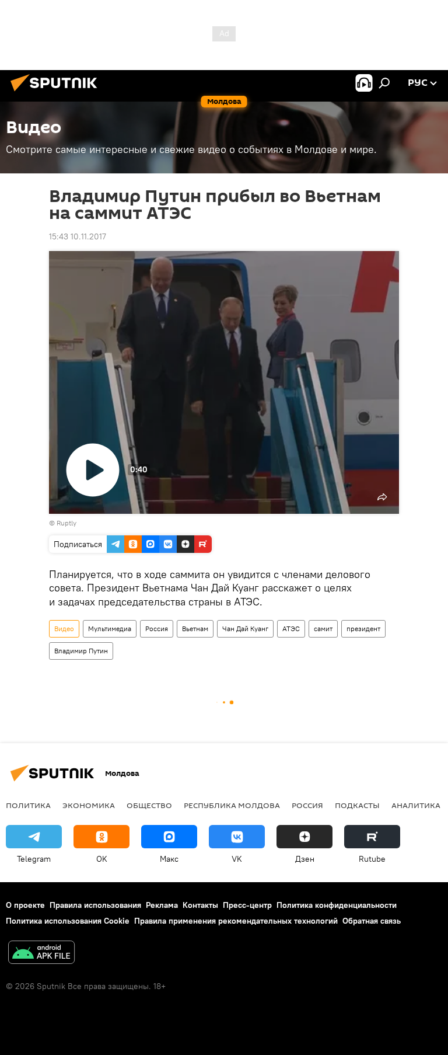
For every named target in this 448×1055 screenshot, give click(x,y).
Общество (149, 805)
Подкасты (357, 805)
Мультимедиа (109, 628)
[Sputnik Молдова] (57, 93)
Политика (28, 805)
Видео (64, 628)
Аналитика (415, 805)
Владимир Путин (81, 650)
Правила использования (95, 905)
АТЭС (291, 628)
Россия (156, 628)
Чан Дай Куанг (245, 628)
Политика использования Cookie (68, 920)
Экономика (88, 805)
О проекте (25, 905)
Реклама (162, 905)
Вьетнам (195, 628)
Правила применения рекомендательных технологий (236, 920)
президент (363, 628)
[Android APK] (41, 954)
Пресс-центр (247, 905)
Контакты (200, 905)
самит (323, 628)
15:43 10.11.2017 (77, 236)
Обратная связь (371, 920)
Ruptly (66, 522)
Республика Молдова (232, 805)
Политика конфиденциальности (336, 905)
